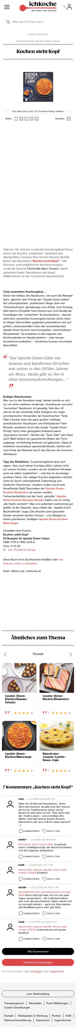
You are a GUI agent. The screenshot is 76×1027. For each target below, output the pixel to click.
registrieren (57, 971)
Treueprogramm (14, 1003)
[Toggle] (67, 7)
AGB (68, 1015)
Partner (56, 1015)
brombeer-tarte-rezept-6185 (36, 844)
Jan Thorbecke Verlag (21, 549)
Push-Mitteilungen (57, 1003)
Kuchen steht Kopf (45, 261)
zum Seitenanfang (38, 993)
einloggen (37, 971)
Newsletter (35, 1003)
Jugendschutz (62, 1020)
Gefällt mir (53, 831)
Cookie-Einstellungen (17, 1007)
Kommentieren (31, 831)
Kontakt (8, 1015)
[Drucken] (69, 119)
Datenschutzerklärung (17, 1020)
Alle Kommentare (38, 951)
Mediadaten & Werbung (32, 1015)
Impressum (43, 1020)
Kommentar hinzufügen (38, 962)
